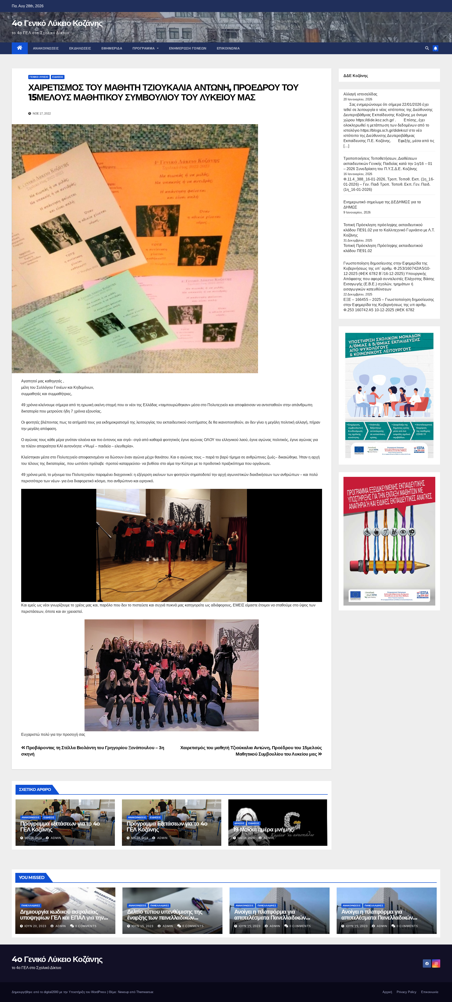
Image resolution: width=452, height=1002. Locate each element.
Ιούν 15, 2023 (142, 926)
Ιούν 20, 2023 (35, 926)
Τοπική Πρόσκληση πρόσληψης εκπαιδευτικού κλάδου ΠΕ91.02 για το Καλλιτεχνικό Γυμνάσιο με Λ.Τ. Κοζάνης (389, 230)
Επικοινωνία (228, 48)
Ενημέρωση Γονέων (187, 48)
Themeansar (144, 992)
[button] (427, 48)
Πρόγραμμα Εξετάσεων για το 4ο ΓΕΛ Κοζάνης (167, 826)
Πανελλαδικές (30, 905)
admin (55, 838)
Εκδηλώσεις (80, 48)
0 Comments (86, 926)
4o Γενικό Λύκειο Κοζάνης (57, 23)
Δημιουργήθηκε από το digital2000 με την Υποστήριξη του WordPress (59, 992)
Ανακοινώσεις (46, 48)
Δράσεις (239, 823)
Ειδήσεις (57, 77)
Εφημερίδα (111, 48)
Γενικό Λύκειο (39, 77)
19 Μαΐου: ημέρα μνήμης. (263, 829)
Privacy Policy (406, 992)
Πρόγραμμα (144, 48)
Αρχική (387, 992)
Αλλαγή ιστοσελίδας (360, 94)
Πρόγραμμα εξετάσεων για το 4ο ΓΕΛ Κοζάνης (60, 826)
